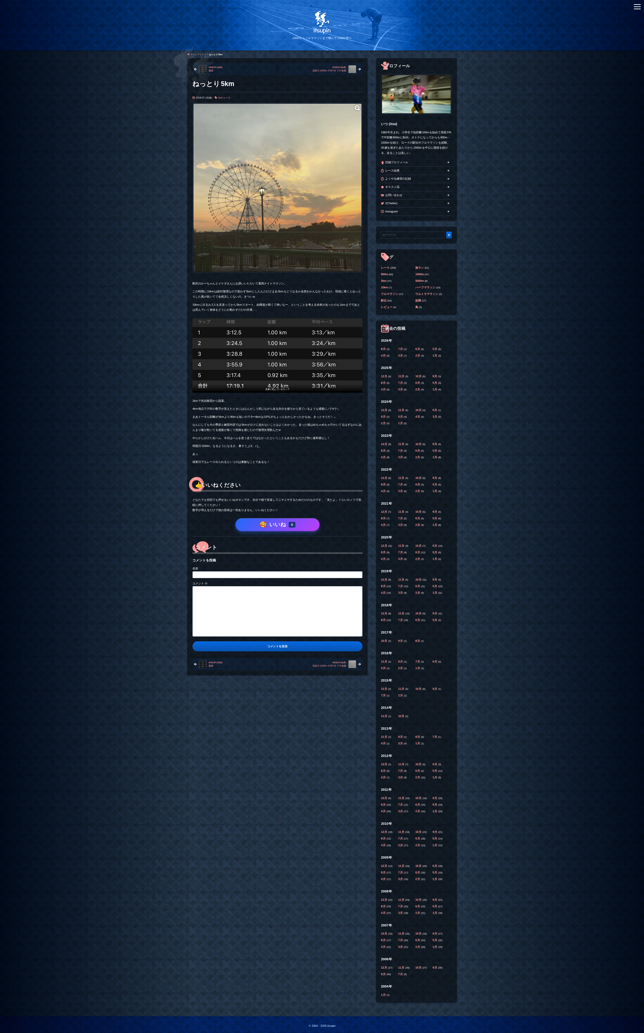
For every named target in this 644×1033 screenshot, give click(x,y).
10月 (418, 376)
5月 (435, 349)
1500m (419, 274)
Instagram (391, 211)
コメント (200, 583)
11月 (401, 376)
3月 (401, 355)
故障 (418, 300)
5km (220, 97)
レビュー (386, 307)
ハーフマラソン (425, 287)
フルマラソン (389, 294)
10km (384, 287)
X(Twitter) (391, 203)
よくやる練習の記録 (398, 178)
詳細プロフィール (396, 162)
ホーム (194, 54)
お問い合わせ (393, 195)
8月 (384, 349)
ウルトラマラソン (426, 294)
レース (203, 54)
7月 (401, 349)
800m (384, 274)
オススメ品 (392, 187)
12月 (384, 376)
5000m (419, 280)
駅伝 (384, 300)
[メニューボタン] (637, 7)
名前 (195, 568)
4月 (384, 355)
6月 (418, 349)
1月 (435, 355)
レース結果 (392, 170)
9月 (435, 376)
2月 (418, 355)
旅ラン (419, 267)
